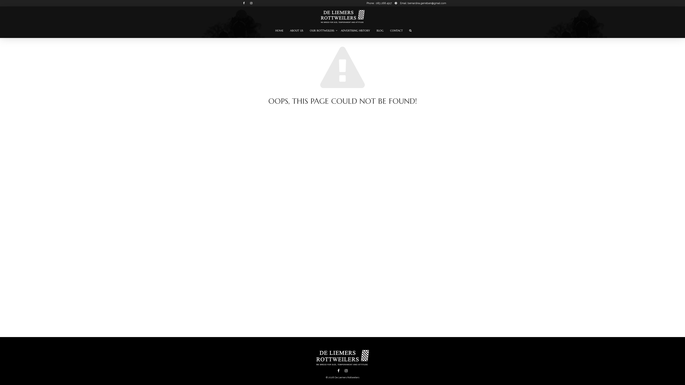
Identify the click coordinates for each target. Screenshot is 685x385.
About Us (296, 30)
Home (279, 30)
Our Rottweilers (322, 30)
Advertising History (355, 30)
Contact (396, 30)
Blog (380, 30)
